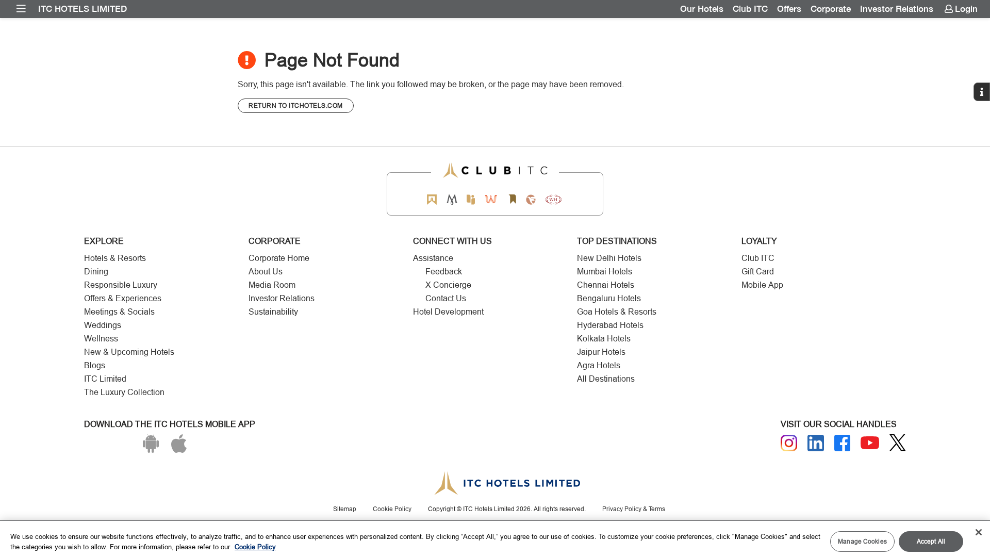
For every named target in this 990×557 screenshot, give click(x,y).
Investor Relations (896, 9)
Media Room (272, 285)
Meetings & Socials (119, 311)
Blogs (94, 365)
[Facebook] (842, 443)
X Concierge (448, 285)
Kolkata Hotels (604, 338)
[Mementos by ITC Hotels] (451, 199)
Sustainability (273, 311)
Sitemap (344, 509)
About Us (266, 271)
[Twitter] (897, 442)
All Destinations (606, 378)
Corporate (831, 9)
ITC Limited (105, 378)
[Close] (978, 532)
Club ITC (750, 9)
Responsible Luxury (120, 285)
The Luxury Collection (124, 392)
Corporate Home (279, 258)
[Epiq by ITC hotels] (471, 199)
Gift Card (757, 271)
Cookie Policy (392, 509)
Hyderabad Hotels (610, 325)
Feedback (443, 271)
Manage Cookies (862, 541)
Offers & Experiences (122, 298)
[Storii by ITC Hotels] (512, 199)
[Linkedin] (815, 443)
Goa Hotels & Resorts (616, 311)
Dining (96, 271)
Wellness (101, 338)
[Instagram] (789, 443)
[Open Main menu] (21, 9)
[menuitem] (21, 9)
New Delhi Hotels (609, 258)
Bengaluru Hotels (609, 298)
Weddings (102, 325)
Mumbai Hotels (604, 271)
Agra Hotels (598, 365)
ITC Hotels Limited (82, 9)
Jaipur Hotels (601, 352)
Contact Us (445, 298)
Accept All (931, 541)
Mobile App (762, 285)
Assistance (433, 258)
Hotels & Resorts (115, 258)
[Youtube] (870, 442)
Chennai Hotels (605, 285)
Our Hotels (701, 9)
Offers (789, 9)
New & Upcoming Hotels (129, 352)
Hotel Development (448, 311)
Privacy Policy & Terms (633, 509)
